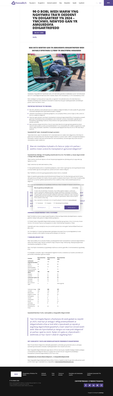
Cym (100, 3)
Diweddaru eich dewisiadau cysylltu (76, 374)
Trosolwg (76, 187)
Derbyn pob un (71, 207)
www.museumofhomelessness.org (64, 362)
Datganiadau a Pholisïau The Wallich (30, 374)
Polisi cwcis (53, 374)
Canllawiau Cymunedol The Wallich (94, 374)
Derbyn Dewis (56, 207)
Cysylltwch (81, 3)
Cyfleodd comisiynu (43, 374)
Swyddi (74, 3)
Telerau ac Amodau (61, 374)
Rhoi (16, 374)
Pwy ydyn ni (32, 3)
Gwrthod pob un (42, 207)
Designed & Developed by (96, 392)
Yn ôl (35, 37)
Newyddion (67, 3)
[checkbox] (38, 203)
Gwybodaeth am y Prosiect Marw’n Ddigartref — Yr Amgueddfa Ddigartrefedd (48, 356)
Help (60, 3)
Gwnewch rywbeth (52, 3)
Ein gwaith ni (41, 3)
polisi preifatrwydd (72, 200)
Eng (97, 3)
